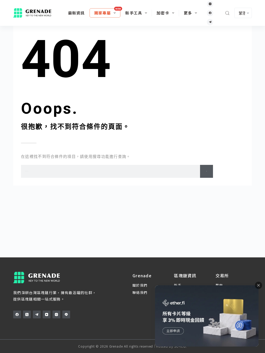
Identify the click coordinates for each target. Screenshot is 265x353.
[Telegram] (210, 22)
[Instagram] (210, 4)
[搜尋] (227, 13)
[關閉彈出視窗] (258, 285)
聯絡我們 (139, 292)
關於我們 (139, 285)
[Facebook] (210, 13)
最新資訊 (76, 13)
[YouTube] (46, 314)
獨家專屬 (102, 13)
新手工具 (133, 13)
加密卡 (163, 13)
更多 (188, 13)
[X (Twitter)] (27, 314)
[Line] (66, 314)
